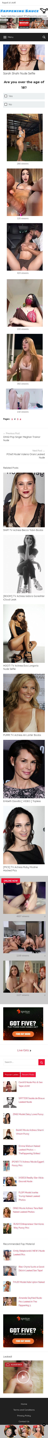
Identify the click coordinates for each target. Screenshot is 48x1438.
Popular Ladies (11, 1074)
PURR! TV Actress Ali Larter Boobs (22, 735)
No (10, 104)
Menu (10, 37)
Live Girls (23, 1050)
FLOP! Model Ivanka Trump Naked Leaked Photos (29, 1196)
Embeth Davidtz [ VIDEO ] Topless (22, 801)
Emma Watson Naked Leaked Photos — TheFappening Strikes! (29, 1150)
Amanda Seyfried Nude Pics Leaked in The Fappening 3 (30, 1302)
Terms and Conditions (24, 1409)
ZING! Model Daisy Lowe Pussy (28, 1114)
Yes (11, 96)
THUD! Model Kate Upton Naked (29, 1282)
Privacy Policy (24, 1415)
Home (24, 1404)
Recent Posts (28, 1074)
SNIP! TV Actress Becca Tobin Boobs (23, 530)
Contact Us (24, 1421)
